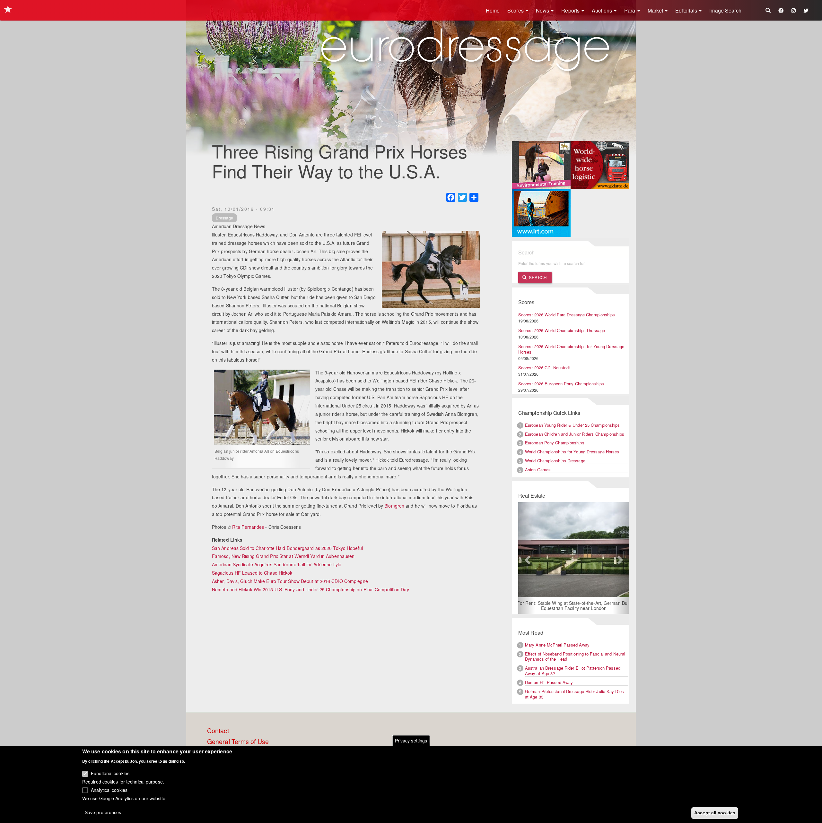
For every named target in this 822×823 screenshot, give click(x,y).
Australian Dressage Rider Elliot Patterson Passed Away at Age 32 (572, 670)
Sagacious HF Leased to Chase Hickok (252, 573)
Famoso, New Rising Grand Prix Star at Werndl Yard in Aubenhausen (283, 556)
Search (537, 277)
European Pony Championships (554, 443)
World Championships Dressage (555, 461)
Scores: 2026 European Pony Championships (561, 384)
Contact (218, 731)
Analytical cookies (109, 789)
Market (656, 10)
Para (630, 10)
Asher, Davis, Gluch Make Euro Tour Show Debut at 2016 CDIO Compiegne (290, 581)
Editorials (686, 10)
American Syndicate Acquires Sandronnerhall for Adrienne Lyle (276, 564)
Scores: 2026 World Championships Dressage (561, 330)
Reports (571, 10)
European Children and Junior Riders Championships (574, 434)
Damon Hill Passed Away (549, 682)
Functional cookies (110, 773)
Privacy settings (411, 740)
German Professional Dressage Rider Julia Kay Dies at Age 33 (574, 694)
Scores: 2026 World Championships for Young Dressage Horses (571, 349)
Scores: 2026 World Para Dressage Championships (566, 315)
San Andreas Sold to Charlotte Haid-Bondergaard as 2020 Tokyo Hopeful (287, 548)
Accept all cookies (714, 812)
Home (493, 10)
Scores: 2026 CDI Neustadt (544, 367)
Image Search (725, 10)
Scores (516, 10)
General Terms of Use (238, 742)
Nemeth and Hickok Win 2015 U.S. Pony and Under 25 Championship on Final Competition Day (310, 589)
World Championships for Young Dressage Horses (572, 452)
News (543, 10)
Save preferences (103, 812)
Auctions (602, 10)
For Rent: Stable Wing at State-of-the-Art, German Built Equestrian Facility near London (574, 605)
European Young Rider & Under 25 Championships (572, 425)
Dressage (224, 217)
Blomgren (394, 505)
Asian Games (538, 470)
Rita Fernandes (248, 527)
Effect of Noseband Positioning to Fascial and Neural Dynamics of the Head (575, 656)
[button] (526, 558)
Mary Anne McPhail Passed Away (557, 645)
